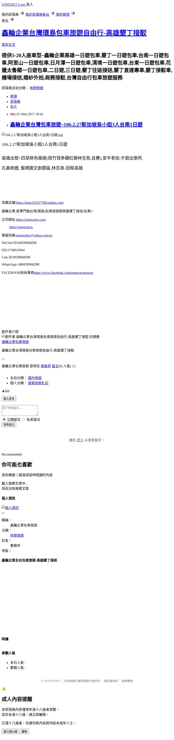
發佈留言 (8, 424)
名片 (13, 106)
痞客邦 (46, 366)
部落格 (15, 101)
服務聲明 (127, 680)
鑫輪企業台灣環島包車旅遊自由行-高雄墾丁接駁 (74, 33)
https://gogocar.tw (21, 227)
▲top (5, 390)
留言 (55, 366)
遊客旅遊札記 (38, 383)
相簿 (13, 96)
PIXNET (55, 680)
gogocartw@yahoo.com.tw (34, 235)
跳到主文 (8, 44)
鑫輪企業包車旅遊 (15, 342)
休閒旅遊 (36, 88)
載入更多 (8, 398)
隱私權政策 (111, 680)
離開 (24, 731)
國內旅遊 (35, 378)
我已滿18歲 (10, 731)
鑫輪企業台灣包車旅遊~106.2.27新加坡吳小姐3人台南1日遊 (76, 124)
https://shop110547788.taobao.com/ (40, 202)
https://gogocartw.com (31, 219)
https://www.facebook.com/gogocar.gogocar (63, 272)
